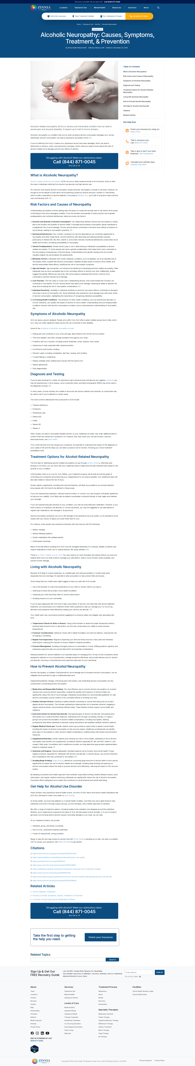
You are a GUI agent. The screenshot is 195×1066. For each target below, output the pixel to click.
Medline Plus (83, 195)
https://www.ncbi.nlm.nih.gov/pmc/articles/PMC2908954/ (54, 881)
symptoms (110, 380)
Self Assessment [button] (146, 154)
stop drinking (69, 795)
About (146, 8)
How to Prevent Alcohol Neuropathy (137, 101)
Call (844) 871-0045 (112, 1)
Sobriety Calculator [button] (139, 164)
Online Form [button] (135, 132)
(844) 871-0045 (141, 143)
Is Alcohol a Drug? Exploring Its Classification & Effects (53, 899)
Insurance (132, 8)
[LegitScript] (34, 1049)
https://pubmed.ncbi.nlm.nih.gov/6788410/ (48, 861)
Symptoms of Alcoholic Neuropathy (136, 81)
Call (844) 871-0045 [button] (74, 161)
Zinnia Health (79, 839)
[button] (142, 67)
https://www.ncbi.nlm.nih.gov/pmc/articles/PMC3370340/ (54, 854)
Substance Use (81, 8)
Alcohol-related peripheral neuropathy (45, 181)
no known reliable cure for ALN (49, 555)
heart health (52, 439)
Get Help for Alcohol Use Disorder (136, 106)
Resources (116, 8)
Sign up (160, 972)
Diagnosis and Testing (131, 85)
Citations (126, 111)
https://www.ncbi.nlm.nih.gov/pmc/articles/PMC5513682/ (54, 865)
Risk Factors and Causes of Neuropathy (138, 76)
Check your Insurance (101, 937)
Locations (63, 8)
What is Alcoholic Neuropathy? (135, 72)
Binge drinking (58, 761)
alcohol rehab (92, 463)
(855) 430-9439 (64, 842)
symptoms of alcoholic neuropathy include (57, 328)
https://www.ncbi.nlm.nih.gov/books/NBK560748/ (51, 873)
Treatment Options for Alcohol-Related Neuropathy (138, 91)
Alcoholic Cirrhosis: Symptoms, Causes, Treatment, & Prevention (57, 896)
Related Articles (129, 115)
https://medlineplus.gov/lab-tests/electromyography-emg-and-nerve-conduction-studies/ (66, 869)
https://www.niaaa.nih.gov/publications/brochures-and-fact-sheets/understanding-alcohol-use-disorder (72, 877)
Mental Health (99, 8)
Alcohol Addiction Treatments (43, 892)
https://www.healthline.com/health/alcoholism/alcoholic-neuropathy (58, 857)
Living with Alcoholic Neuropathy (135, 97)
